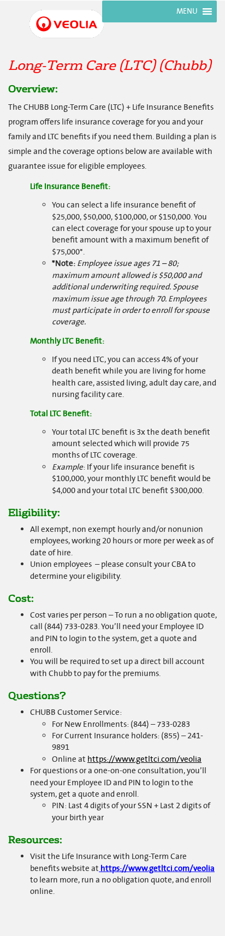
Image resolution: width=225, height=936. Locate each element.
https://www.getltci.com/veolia (144, 759)
